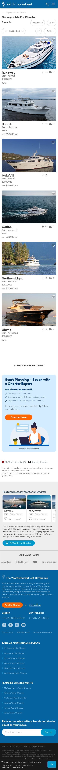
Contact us (35, 605)
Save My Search (39, 462)
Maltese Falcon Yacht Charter (17, 688)
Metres (36, 22)
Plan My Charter (12, 605)
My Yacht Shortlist (15, 462)
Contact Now (19, 417)
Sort (51, 31)
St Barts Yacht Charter (14, 658)
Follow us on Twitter (10, 625)
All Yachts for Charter (20, 543)
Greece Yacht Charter (14, 663)
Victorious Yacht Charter (15, 698)
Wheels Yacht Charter (14, 693)
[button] (52, 53)
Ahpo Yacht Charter (13, 713)
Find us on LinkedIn (23, 625)
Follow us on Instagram (17, 625)
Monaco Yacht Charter (14, 653)
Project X (35, 511)
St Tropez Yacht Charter (15, 648)
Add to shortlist (53, 40)
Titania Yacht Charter (13, 708)
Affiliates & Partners (42, 632)
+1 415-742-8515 (39, 618)
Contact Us (7, 632)
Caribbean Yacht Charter (15, 673)
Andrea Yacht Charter (14, 703)
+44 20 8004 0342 (13, 618)
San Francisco (36, 612)
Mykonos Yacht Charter (14, 668)
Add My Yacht (23, 632)
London (6, 612)
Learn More (17, 767)
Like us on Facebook (4, 625)
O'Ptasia (9, 511)
